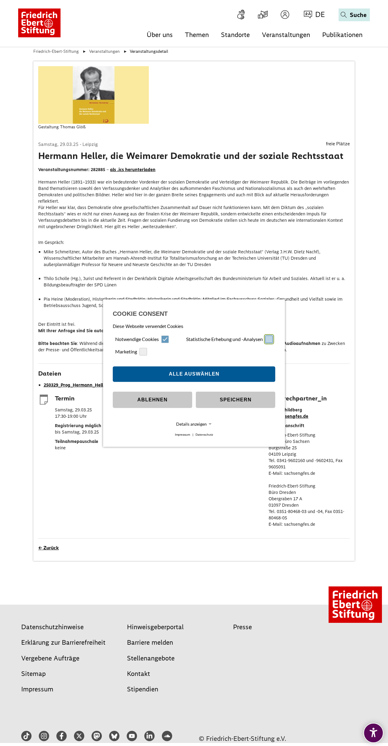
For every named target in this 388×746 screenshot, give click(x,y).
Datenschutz (204, 434)
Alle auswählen (194, 373)
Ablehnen (152, 399)
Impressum (182, 434)
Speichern (236, 399)
